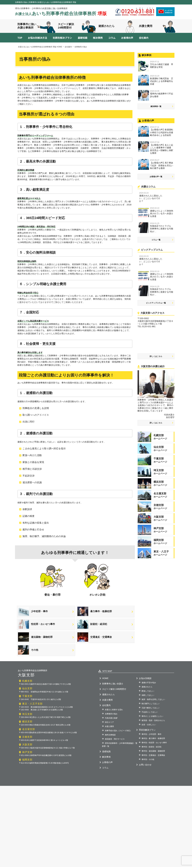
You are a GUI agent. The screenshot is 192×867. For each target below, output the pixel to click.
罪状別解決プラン (147, 730)
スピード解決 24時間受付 (114, 689)
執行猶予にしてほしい (151, 704)
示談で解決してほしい (151, 708)
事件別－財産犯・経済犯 (151, 747)
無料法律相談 (110, 735)
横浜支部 (27, 721)
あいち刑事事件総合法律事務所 (61, 13)
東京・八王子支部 (32, 703)
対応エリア (109, 722)
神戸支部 (27, 752)
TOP (19, 37)
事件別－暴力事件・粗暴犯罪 (153, 738)
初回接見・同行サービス (115, 739)
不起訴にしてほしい (150, 712)
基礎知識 (82, 37)
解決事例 (98, 37)
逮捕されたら (106, 25)
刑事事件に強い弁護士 (112, 683)
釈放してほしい (148, 691)
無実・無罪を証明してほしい (153, 699)
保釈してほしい (148, 695)
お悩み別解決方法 (37, 37)
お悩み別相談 (145, 678)
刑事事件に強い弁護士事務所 (26, 26)
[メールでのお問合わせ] (165, 15)
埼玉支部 (27, 714)
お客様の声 (127, 37)
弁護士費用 (145, 25)
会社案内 (143, 37)
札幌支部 (27, 681)
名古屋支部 (28, 729)
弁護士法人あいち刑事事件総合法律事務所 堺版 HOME (40, 47)
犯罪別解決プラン (62, 37)
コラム (112, 37)
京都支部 (27, 737)
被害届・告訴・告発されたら (153, 720)
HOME (105, 678)
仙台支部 (27, 688)
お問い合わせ (145, 764)
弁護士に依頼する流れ (114, 710)
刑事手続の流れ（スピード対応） (118, 731)
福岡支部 (27, 759)
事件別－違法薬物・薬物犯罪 (153, 751)
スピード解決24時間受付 (66, 26)
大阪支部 (27, 744)
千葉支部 (27, 696)
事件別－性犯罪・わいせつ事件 (154, 743)
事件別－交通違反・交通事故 (153, 755)
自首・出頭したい (149, 725)
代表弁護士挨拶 (111, 718)
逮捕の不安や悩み (149, 683)
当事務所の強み (111, 714)
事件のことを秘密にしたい (152, 716)
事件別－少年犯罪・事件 (151, 734)
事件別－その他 (148, 759)
